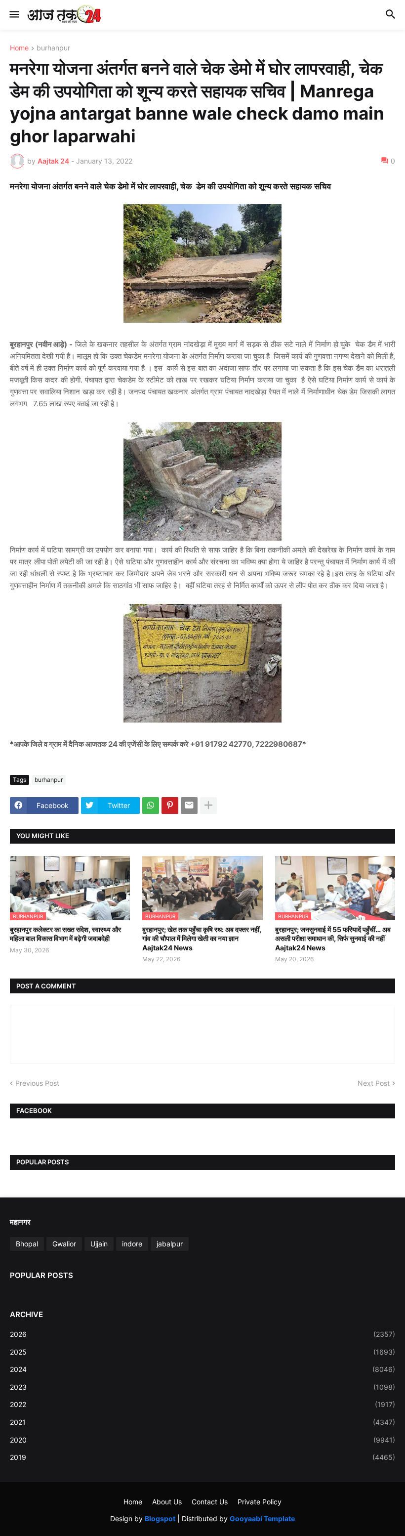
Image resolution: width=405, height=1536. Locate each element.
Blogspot (160, 1518)
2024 (202, 1369)
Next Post (374, 1083)
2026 (202, 1334)
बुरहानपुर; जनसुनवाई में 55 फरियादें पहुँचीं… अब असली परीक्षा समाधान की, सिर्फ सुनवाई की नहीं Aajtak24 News (333, 938)
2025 (202, 1352)
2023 (202, 1387)
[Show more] (208, 805)
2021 (202, 1422)
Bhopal (27, 1243)
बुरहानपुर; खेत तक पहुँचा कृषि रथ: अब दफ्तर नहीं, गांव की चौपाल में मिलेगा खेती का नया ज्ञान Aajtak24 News (201, 938)
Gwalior (64, 1243)
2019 (202, 1457)
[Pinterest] (170, 805)
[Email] (189, 805)
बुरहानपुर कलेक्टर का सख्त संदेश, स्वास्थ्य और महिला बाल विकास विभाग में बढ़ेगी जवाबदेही (65, 933)
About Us (167, 1501)
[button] (13, 14)
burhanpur (53, 48)
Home (19, 48)
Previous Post (37, 1083)
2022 (202, 1404)
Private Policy (260, 1501)
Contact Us (210, 1501)
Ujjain (99, 1243)
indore (132, 1243)
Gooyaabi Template (262, 1518)
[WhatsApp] (150, 805)
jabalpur (170, 1243)
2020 (202, 1440)
